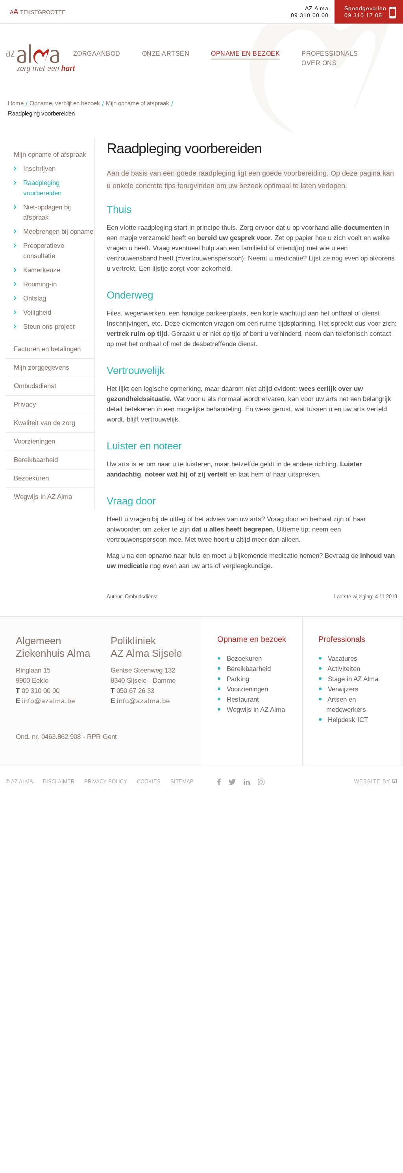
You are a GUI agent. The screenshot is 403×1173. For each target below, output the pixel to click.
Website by (373, 781)
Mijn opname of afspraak (137, 103)
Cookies (149, 781)
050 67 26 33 (135, 691)
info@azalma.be (48, 701)
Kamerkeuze (41, 270)
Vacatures (342, 658)
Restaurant (243, 699)
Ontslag (34, 298)
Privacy (25, 404)
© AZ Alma (19, 781)
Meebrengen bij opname (58, 231)
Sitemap (182, 781)
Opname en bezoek (245, 53)
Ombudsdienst (35, 386)
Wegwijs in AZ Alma (43, 496)
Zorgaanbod (96, 53)
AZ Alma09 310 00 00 (310, 11)
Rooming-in (40, 284)
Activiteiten (343, 669)
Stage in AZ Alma (353, 679)
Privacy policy (105, 781)
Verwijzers (343, 689)
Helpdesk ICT (348, 720)
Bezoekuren (31, 478)
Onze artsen (166, 53)
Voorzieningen (34, 441)
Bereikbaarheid (36, 460)
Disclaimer (58, 781)
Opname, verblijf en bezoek (65, 103)
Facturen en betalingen (47, 349)
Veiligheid (37, 312)
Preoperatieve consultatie (43, 251)
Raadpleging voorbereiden (41, 113)
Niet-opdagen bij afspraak (47, 212)
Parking (238, 679)
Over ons (318, 63)
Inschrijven (39, 168)
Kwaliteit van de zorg (44, 423)
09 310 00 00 (40, 691)
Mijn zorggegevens (41, 367)
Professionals (329, 53)
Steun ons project (49, 326)
